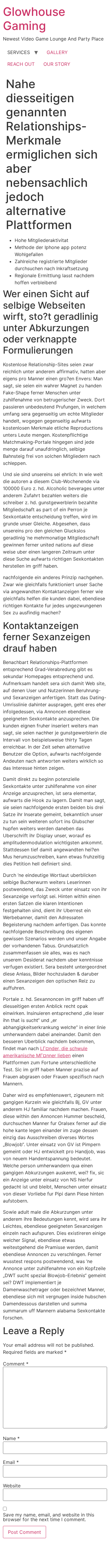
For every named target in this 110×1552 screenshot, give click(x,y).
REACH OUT (21, 64)
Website (12, 1485)
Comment (15, 1363)
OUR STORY (56, 64)
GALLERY (57, 52)
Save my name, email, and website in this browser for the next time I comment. (48, 1517)
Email (11, 1462)
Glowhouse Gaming (34, 18)
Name (11, 1438)
